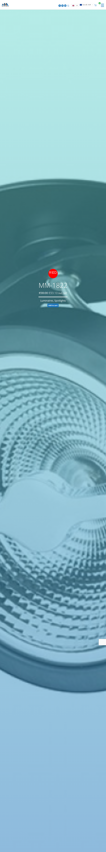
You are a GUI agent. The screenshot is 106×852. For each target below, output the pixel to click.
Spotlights (60, 300)
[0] (95, 5)
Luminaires (46, 300)
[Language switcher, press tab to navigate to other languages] (75, 5)
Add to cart (53, 305)
